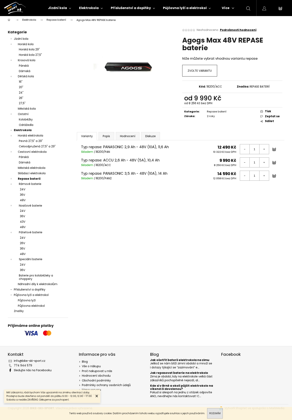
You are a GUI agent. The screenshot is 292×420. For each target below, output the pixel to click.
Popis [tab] (106, 136)
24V (22, 189)
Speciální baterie (30, 259)
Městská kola (27, 109)
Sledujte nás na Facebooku (33, 370)
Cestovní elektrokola (32, 152)
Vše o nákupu (91, 366)
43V (22, 222)
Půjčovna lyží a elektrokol (31, 295)
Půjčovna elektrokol (31, 306)
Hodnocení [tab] (127, 136)
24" (21, 93)
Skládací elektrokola (32, 173)
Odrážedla (26, 125)
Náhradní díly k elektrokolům (37, 284)
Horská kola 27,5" (30, 55)
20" (21, 87)
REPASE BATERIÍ (260, 87)
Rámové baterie (30, 184)
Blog (85, 362)
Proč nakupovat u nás (97, 371)
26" (21, 98)
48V (22, 200)
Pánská (24, 66)
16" (20, 82)
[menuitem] (59, 8)
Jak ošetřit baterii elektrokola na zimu (179, 360)
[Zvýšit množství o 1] (264, 149)
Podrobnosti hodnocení (238, 30)
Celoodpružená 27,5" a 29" (37, 146)
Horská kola (26, 44)
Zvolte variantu (200, 71)
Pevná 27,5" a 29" (31, 141)
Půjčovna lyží (27, 300)
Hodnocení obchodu (96, 376)
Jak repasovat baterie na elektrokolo (179, 372)
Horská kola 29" (29, 49)
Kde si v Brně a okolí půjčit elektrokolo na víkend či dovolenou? (181, 387)
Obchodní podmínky (96, 380)
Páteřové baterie (30, 232)
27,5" (22, 103)
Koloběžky (26, 119)
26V (22, 243)
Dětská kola (26, 76)
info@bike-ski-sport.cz (29, 361)
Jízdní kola (21, 39)
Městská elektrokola (31, 168)
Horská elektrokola (30, 136)
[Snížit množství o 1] (245, 149)
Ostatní (23, 114)
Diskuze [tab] (150, 136)
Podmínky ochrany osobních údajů (106, 385)
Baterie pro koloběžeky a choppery (36, 277)
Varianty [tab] (87, 136)
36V (22, 195)
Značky (19, 311)
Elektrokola (23, 130)
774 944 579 (23, 365)
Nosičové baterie (30, 206)
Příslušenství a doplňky (29, 289)
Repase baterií (29, 179)
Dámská (24, 71)
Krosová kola (26, 60)
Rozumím (215, 413)
